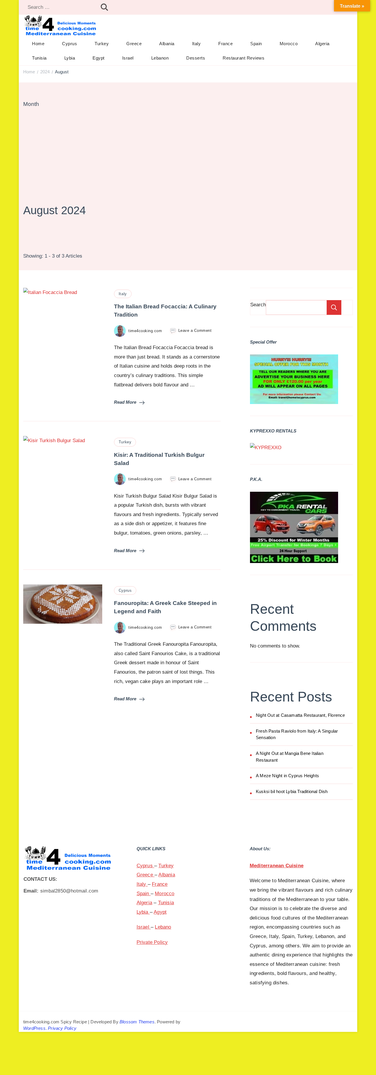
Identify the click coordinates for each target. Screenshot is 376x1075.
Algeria (322, 43)
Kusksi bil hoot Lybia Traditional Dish (292, 791)
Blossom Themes (137, 1021)
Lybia (69, 57)
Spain (256, 43)
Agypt (160, 912)
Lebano (163, 927)
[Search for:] (60, 7)
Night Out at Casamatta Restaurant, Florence (300, 715)
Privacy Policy (62, 1028)
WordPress (34, 1028)
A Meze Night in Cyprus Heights (287, 775)
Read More (125, 402)
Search (258, 304)
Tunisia (39, 57)
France (225, 43)
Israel (128, 57)
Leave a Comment (195, 330)
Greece (134, 43)
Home (38, 43)
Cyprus (69, 43)
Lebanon (160, 57)
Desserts (195, 57)
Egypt (99, 57)
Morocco (289, 43)
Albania (166, 43)
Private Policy (152, 942)
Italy (196, 43)
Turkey (102, 43)
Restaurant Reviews (243, 57)
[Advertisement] (188, 155)
